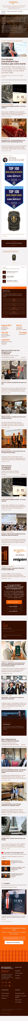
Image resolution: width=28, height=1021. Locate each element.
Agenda (8, 11)
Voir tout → (23, 267)
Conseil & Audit (18, 973)
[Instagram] (6, 982)
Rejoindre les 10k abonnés (14, 942)
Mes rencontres (14, 11)
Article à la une (4, 995)
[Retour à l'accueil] (7, 968)
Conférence (17, 978)
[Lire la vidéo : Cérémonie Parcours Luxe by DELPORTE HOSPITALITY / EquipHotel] (5, 875)
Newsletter (3, 13)
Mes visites (20, 11)
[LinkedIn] (2, 982)
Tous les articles (5, 993)
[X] (6, 985)
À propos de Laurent (19, 993)
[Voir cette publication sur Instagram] (14, 901)
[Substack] (9, 985)
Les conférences (14, 611)
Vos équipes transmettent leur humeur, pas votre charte (13, 61)
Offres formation (14, 606)
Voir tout (24, 357)
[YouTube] (9, 982)
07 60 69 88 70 (18, 1002)
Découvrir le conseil (14, 602)
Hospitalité (17, 970)
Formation (17, 975)
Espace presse (18, 999)
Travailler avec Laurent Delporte (20, 996)
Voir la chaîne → (5, 879)
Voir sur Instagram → (6, 921)
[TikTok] (2, 985)
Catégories (3, 11)
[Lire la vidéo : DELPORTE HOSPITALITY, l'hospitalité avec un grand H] (5, 862)
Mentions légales (5, 1013)
